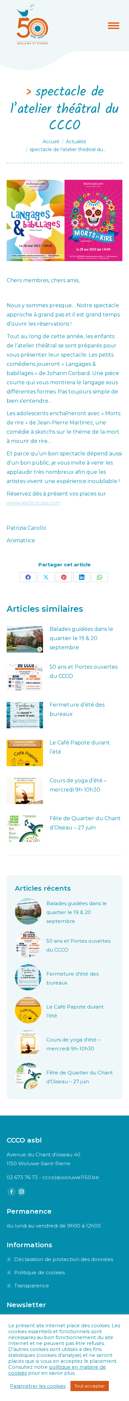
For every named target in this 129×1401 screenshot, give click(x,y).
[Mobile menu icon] (113, 25)
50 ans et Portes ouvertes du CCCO (83, 671)
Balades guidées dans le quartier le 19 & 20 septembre (81, 638)
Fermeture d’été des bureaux (77, 709)
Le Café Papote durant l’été (80, 747)
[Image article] (25, 639)
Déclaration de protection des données (63, 1259)
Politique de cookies (39, 1272)
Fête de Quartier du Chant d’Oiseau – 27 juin (85, 823)
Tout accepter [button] (89, 1385)
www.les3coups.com (34, 503)
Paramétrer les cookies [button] (37, 1386)
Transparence (31, 1285)
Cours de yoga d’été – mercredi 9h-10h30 (78, 785)
